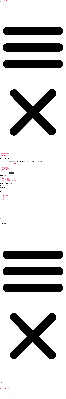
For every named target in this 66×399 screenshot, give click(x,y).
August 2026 (4, 189)
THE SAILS (5, 148)
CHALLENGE (5, 149)
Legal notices (4, 169)
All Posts (3, 193)
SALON (3, 198)
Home (3, 164)
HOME (4, 8)
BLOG (4, 11)
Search (1, 171)
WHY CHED (5, 9)
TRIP (3, 199)
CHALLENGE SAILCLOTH (6, 194)
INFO (3, 196)
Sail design (4, 166)
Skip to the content (4, 0)
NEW (3, 197)
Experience (4, 165)
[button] (33, 79)
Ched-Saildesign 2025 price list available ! (10, 179)
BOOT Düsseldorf (5, 181)
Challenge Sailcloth (5, 168)
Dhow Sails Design (5, 178)
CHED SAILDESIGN (5, 195)
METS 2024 (4, 177)
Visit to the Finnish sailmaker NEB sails (9, 180)
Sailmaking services (5, 167)
